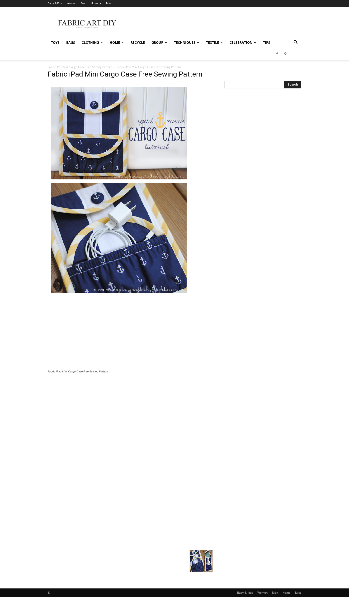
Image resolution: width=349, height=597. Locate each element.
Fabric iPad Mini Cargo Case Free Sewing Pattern (80, 67)
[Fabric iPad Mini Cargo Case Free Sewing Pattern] (119, 296)
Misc (109, 3)
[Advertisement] (214, 24)
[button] (295, 43)
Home (94, 3)
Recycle (138, 42)
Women (71, 3)
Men (83, 3)
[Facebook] (277, 54)
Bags (70, 42)
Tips (266, 42)
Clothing (90, 42)
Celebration (241, 42)
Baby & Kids (55, 3)
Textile (212, 42)
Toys (55, 42)
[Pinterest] (285, 54)
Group (157, 42)
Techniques (184, 42)
